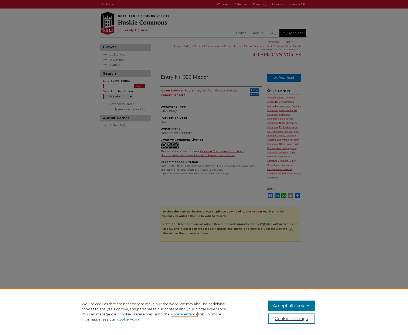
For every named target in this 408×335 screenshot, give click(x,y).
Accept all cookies (291, 305)
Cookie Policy (128, 319)
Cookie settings (184, 314)
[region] (204, 311)
